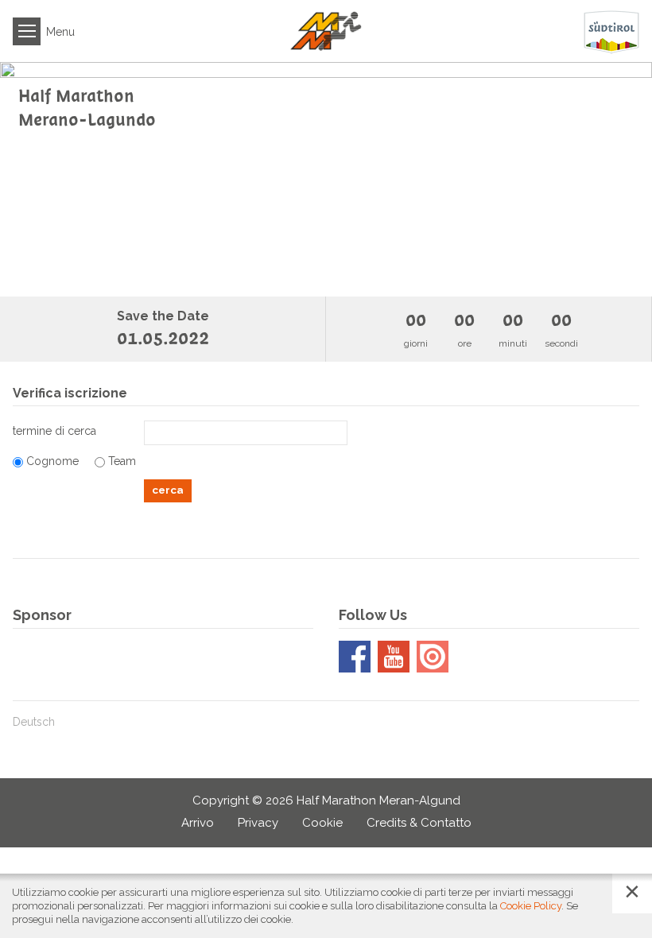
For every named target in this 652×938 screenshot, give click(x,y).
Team (122, 461)
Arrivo (197, 823)
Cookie (322, 823)
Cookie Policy (530, 906)
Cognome (52, 461)
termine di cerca (54, 430)
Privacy (258, 823)
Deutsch (34, 721)
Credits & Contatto (419, 823)
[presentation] (32, 179)
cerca (168, 489)
